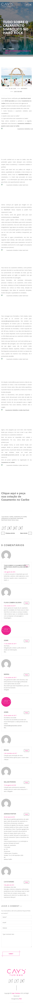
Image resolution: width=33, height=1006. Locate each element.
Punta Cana (15, 520)
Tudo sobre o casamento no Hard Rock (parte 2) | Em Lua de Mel (16, 567)
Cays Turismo (16, 993)
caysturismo (18, 91)
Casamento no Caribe (20, 516)
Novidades (11, 49)
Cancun (6, 516)
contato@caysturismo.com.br (10, 321)
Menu (28, 5)
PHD (20, 999)
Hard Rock (7, 210)
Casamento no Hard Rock (8, 518)
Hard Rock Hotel (6, 520)
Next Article (24, 533)
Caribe (11, 516)
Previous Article (10, 533)
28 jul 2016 (12, 88)
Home (4, 49)
